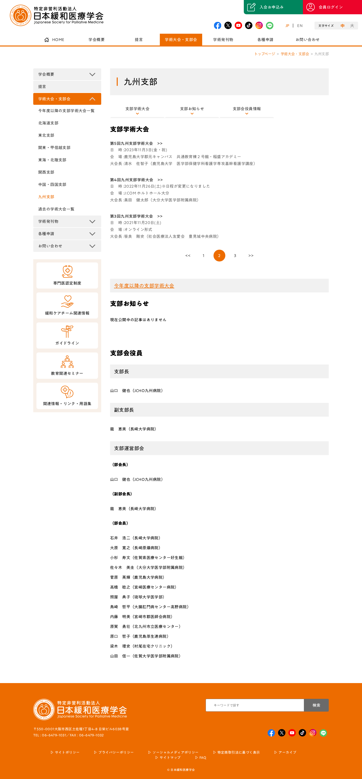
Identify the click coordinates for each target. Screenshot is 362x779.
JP (287, 26)
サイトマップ (170, 757)
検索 (316, 705)
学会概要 (96, 40)
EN (300, 26)
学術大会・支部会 (181, 40)
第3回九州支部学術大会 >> (136, 216)
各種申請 (265, 40)
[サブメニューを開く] (92, 74)
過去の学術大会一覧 (56, 209)
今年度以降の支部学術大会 (144, 285)
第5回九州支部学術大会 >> (136, 143)
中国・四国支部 (52, 184)
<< (188, 256)
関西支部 (46, 172)
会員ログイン (331, 7)
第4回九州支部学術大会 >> (136, 180)
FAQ (202, 757)
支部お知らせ (192, 109)
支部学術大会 (137, 109)
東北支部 (46, 135)
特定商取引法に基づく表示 (238, 752)
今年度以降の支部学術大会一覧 (66, 111)
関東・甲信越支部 (54, 148)
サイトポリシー (67, 752)
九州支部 (46, 197)
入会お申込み (272, 7)
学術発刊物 (223, 40)
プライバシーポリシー (116, 752)
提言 (139, 40)
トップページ (264, 54)
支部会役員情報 (247, 109)
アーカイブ (287, 752)
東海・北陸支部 (52, 160)
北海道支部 (48, 123)
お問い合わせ (308, 40)
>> (251, 256)
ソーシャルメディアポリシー (175, 752)
